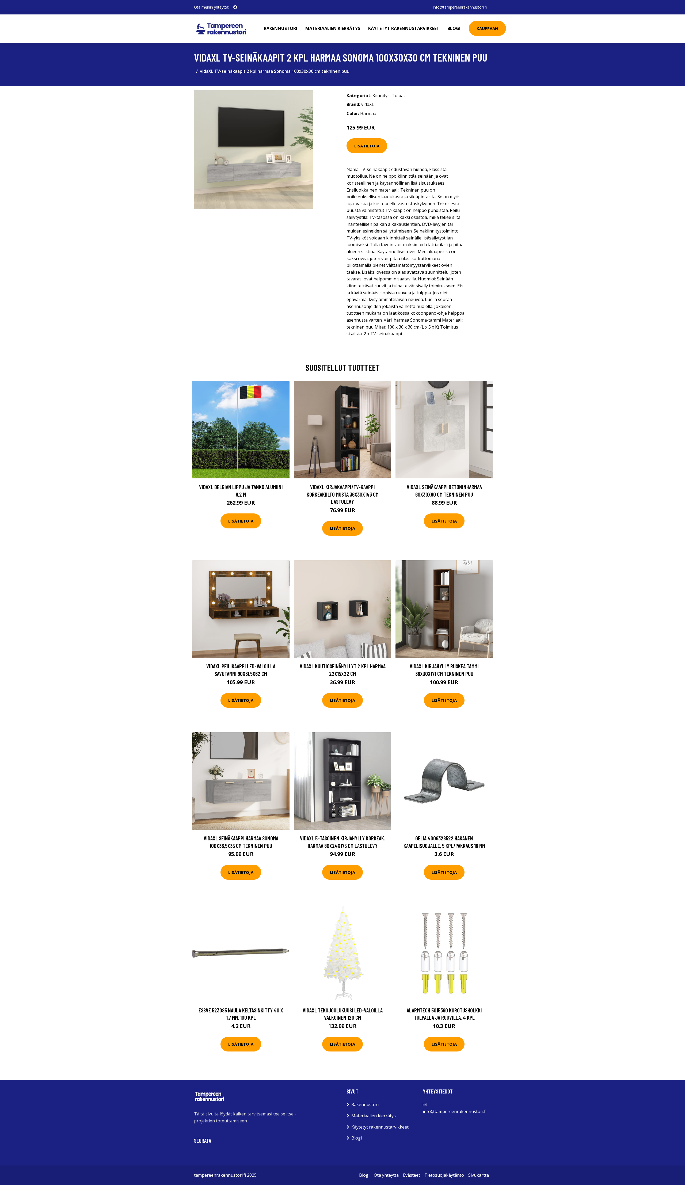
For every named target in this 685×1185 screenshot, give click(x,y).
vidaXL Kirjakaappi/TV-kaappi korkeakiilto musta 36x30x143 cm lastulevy (343, 494)
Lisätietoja (366, 145)
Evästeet (411, 1175)
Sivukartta (478, 1175)
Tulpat (398, 95)
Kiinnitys (381, 95)
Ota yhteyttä (386, 1175)
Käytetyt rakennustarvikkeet (403, 28)
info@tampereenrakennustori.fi (460, 7)
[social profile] (235, 7)
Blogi (454, 28)
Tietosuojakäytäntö (444, 1175)
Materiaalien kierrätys (332, 28)
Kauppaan (487, 28)
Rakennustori (280, 28)
